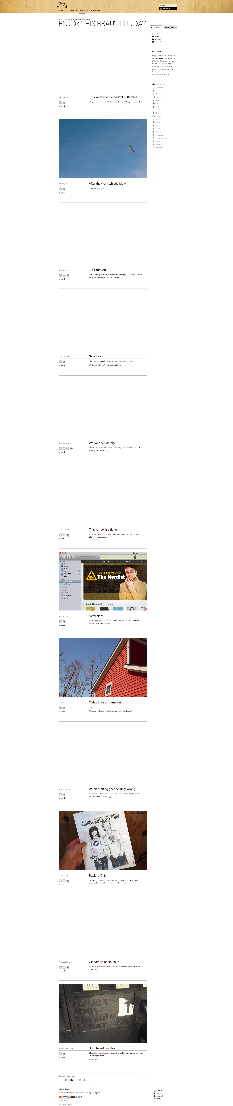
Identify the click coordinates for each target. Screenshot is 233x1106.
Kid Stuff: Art (97, 270)
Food (60, 967)
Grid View (170, 27)
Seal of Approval (67, 448)
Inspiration (60, 535)
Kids (64, 275)
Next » (88, 1080)
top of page (96, 1093)
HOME (61, 11)
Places (64, 448)
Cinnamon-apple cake (104, 962)
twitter (157, 36)
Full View (156, 27)
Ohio (60, 448)
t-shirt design (160, 58)
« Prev (62, 1080)
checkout (166, 8)
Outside (60, 102)
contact (157, 34)
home (61, 1093)
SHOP (71, 11)
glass (63, 192)
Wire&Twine (64, 1089)
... (120, 277)
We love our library (102, 443)
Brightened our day (102, 1048)
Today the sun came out (105, 702)
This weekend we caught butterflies (113, 97)
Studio (60, 362)
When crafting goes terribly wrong (112, 789)
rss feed (158, 42)
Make (60, 794)
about (66, 1093)
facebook (158, 39)
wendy (63, 106)
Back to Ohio (98, 875)
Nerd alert (96, 616)
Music (64, 535)
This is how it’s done (103, 529)
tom (62, 539)
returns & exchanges (76, 1093)
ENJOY (82, 11)
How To (60, 275)
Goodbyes (96, 356)
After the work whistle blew (107, 183)
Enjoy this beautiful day (62, 5)
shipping (88, 1093)
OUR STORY (95, 11)
